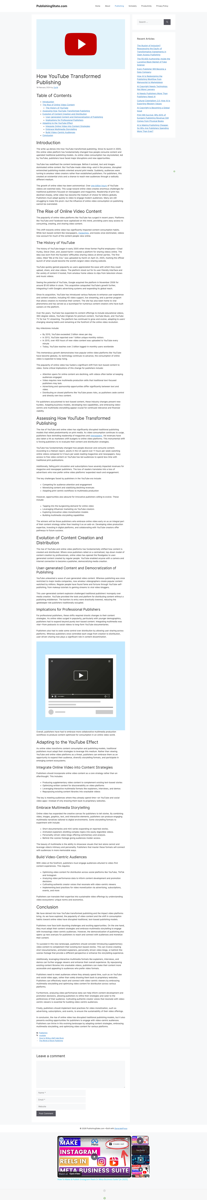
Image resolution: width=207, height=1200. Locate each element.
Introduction (48, 102)
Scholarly (133, 6)
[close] (104, 1191)
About (107, 6)
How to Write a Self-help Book (51, 1038)
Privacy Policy (162, 6)
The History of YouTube (57, 108)
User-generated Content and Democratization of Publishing (74, 117)
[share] (126, 1138)
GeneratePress (121, 1128)
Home (97, 6)
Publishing (119, 6)
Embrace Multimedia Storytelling (61, 129)
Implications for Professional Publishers (64, 120)
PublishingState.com (51, 6)
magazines (83, 233)
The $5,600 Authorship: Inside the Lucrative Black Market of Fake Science (153, 62)
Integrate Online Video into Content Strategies (68, 126)
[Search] (167, 22)
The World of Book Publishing (51, 1041)
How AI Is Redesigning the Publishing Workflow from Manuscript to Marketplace (150, 79)
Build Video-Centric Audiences (60, 132)
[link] (61, 1139)
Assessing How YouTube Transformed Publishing (66, 111)
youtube (42, 1035)
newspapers (96, 435)
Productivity (146, 6)
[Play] (140, 1160)
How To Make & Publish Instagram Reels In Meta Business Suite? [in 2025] (94, 1139)
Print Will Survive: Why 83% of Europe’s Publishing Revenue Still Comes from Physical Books (153, 118)
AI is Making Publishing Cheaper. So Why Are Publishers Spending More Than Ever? (153, 128)
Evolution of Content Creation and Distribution (65, 114)
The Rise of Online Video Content (59, 105)
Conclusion (48, 135)
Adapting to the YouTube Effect (58, 123)
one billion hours (99, 185)
